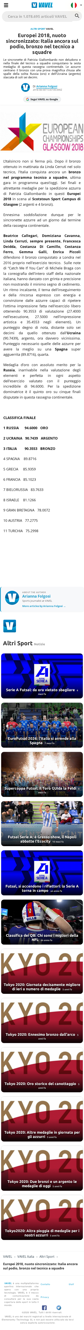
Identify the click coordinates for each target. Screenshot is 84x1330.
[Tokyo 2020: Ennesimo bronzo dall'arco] (42, 1020)
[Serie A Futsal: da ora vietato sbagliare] (42, 675)
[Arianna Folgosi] (27, 88)
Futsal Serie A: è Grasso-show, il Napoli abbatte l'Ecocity (42, 839)
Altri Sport (37, 29)
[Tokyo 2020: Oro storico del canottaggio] (42, 1069)
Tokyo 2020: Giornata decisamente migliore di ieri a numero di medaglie (42, 986)
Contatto (45, 1284)
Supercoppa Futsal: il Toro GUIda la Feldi (40, 788)
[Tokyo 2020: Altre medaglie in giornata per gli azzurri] (42, 1119)
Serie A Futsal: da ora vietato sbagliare (41, 690)
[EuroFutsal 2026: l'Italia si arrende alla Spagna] (42, 725)
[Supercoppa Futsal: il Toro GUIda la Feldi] (42, 774)
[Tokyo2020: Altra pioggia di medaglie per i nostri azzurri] (42, 1217)
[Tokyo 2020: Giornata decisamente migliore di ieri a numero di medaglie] (42, 971)
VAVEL (7, 1256)
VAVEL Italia (25, 1256)
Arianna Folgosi (46, 86)
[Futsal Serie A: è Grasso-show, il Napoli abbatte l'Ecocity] (42, 823)
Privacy (45, 1297)
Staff (71, 1284)
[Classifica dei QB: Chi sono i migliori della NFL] (42, 922)
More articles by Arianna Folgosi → (44, 606)
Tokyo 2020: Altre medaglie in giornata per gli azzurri (42, 1134)
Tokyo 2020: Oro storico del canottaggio (40, 1084)
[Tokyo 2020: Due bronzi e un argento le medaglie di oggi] (42, 1168)
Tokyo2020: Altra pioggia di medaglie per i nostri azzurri (42, 1233)
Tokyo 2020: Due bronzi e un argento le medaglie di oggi (42, 1183)
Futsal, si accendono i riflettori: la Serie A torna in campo (42, 888)
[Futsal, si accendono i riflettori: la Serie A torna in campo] (42, 872)
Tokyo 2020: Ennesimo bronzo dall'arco (41, 1034)
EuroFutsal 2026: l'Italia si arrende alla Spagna (42, 740)
